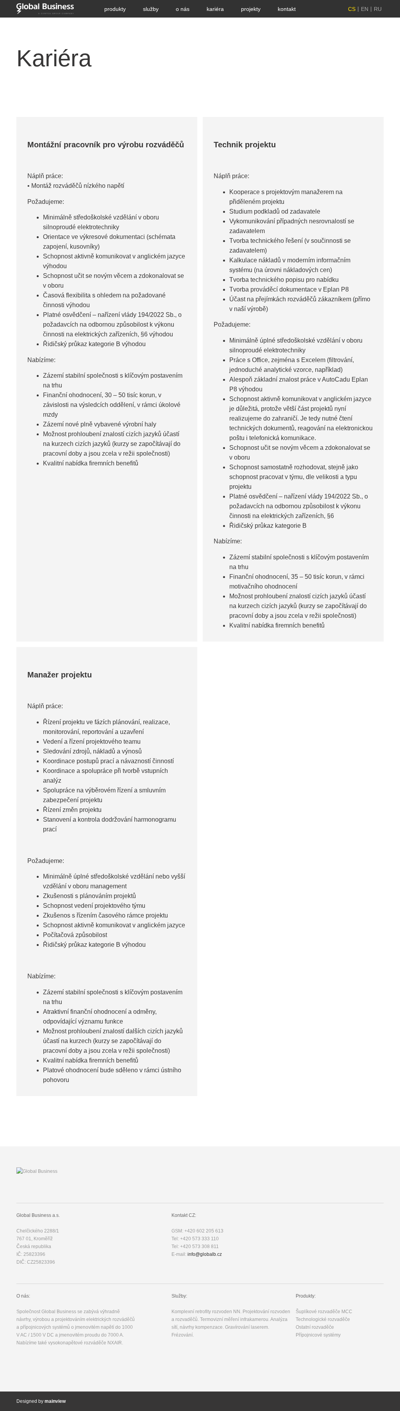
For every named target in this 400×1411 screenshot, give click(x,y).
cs (351, 9)
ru (378, 9)
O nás (182, 9)
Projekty (251, 9)
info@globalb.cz (205, 1254)
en (364, 9)
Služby (151, 9)
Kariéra (215, 9)
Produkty (115, 9)
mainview (55, 1401)
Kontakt (287, 9)
